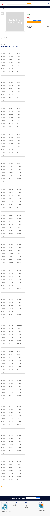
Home (1, 8)
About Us (26, 506)
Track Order (14, 505)
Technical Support (15, 504)
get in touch (31, 26)
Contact (26, 505)
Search (30, 3)
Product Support (15, 503)
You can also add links (29, 27)
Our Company (26, 507)
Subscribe (37, 497)
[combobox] (19, 3)
